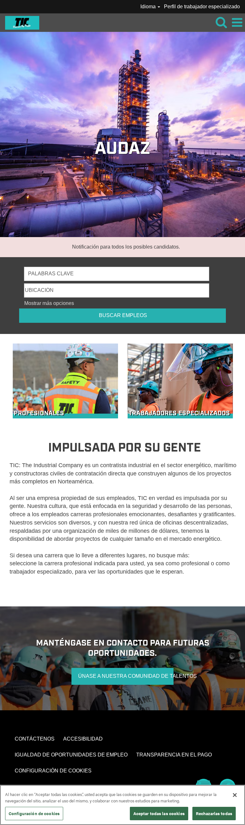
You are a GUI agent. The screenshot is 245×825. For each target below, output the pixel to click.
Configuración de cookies (34, 813)
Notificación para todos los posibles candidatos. (126, 247)
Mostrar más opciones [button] (49, 303)
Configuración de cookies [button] (53, 770)
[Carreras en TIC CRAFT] (20, 22)
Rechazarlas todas (214, 813)
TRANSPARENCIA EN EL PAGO (174, 754)
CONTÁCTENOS (35, 739)
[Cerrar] (235, 795)
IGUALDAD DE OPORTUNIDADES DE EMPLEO (71, 754)
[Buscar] (221, 22)
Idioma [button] (148, 6)
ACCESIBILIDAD (83, 739)
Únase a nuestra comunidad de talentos (126, 676)
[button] (237, 22)
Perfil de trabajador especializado (202, 6)
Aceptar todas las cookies (159, 813)
